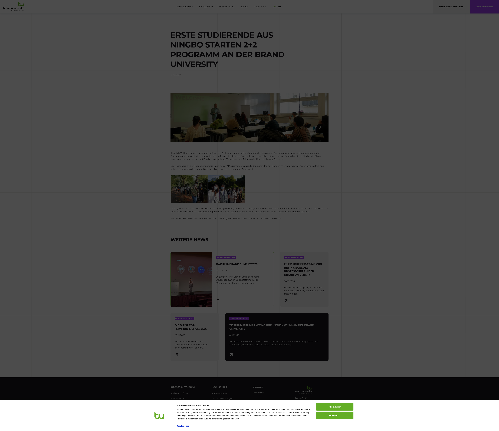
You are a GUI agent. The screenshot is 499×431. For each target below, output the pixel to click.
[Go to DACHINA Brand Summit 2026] (222, 279)
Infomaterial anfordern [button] (451, 6)
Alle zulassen (335, 407)
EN (279, 6)
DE (274, 6)
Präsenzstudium (177, 398)
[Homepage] (13, 6)
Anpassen (333, 415)
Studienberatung (219, 393)
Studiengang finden (179, 393)
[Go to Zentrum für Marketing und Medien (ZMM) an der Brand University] (277, 337)
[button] (484, 6)
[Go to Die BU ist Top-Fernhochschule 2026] (194, 337)
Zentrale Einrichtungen (222, 398)
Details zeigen (182, 426)
